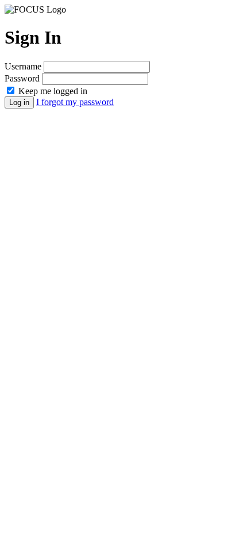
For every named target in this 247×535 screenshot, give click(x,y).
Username (23, 66)
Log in (19, 102)
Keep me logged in (52, 91)
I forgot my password (75, 102)
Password (22, 78)
